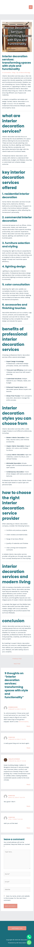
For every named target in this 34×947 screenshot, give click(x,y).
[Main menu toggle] (31, 7)
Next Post (17, 663)
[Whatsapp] (29, 942)
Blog (13, 72)
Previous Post (17, 658)
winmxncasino (13, 707)
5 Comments (6, 72)
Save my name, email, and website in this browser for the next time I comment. (17, 898)
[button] (17, 928)
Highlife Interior (14, 759)
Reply (28, 726)
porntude (11, 737)
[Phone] (29, 937)
